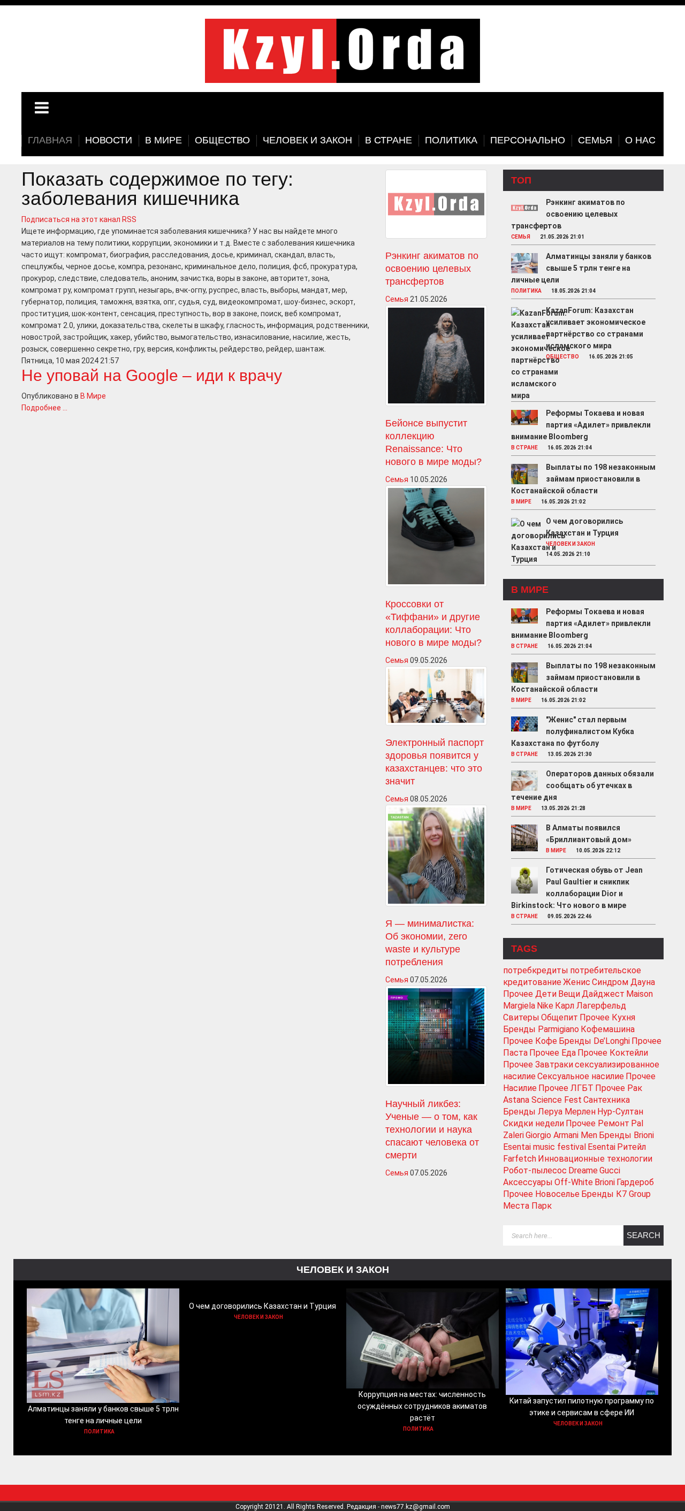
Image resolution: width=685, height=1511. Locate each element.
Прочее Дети (530, 994)
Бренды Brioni (626, 1135)
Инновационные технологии (595, 1159)
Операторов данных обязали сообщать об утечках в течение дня (582, 785)
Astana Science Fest (542, 1100)
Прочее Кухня (607, 1017)
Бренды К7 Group (616, 1194)
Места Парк (527, 1206)
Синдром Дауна (623, 982)
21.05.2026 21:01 (562, 237)
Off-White (573, 1182)
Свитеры (521, 1017)
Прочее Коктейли (612, 1053)
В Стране (524, 448)
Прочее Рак (618, 1088)
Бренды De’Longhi (594, 1041)
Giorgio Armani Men (561, 1135)
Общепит (559, 1017)
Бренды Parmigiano (541, 1029)
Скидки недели (533, 1123)
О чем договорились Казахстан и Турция (262, 1306)
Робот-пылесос (535, 1170)
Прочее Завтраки (538, 1064)
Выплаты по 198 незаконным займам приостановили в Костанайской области (583, 479)
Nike (545, 1006)
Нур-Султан (620, 1111)
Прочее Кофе (530, 1041)
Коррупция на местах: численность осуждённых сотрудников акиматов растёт (422, 1406)
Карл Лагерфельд (590, 1006)
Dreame (583, 1170)
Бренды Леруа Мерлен (549, 1111)
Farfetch (519, 1159)
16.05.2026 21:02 (563, 502)
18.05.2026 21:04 (573, 291)
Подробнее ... (44, 407)
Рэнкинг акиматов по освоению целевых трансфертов (431, 268)
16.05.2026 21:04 (569, 448)
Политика (526, 291)
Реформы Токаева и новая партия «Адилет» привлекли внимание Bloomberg (581, 425)
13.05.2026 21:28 (563, 808)
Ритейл (631, 1147)
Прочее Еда (552, 1053)
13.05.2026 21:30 (569, 754)
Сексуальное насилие (580, 1076)
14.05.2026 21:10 (568, 554)
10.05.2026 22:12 (598, 850)
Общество (562, 357)
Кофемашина (608, 1029)
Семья (396, 299)
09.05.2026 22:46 (569, 916)
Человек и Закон (570, 544)
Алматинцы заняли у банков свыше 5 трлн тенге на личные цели (581, 268)
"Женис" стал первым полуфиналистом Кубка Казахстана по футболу (572, 731)
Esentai (601, 1147)
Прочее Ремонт (597, 1123)
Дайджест (603, 994)
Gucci (609, 1170)
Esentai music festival (544, 1147)
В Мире (93, 396)
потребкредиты (535, 970)
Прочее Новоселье (541, 1194)
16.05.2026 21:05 (611, 357)
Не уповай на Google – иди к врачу (151, 375)
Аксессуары (528, 1182)
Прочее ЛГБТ (565, 1088)
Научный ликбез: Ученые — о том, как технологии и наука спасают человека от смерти (432, 1129)
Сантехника (606, 1100)
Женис (576, 982)
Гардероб (635, 1182)
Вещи (569, 994)
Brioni (605, 1182)
